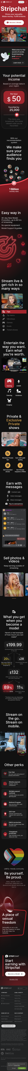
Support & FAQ (17, 1016)
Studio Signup (4, 1018)
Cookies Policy (17, 1003)
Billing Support (17, 1018)
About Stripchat (6, 995)
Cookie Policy (17, 1065)
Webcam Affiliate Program (7, 1021)
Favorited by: (14, 109)
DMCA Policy (17, 1001)
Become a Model (15, 22)
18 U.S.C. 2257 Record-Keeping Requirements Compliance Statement (13, 1059)
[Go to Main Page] (8, 2)
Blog (4, 998)
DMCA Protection (18, 1021)
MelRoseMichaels (23, 372)
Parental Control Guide (19, 1006)
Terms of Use (17, 998)
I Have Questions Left (8, 1025)
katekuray (14, 598)
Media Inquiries (6, 1003)
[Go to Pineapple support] (2, 1053)
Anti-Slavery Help (18, 1008)
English (21, 988)
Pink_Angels (21, 755)
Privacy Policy (17, 995)
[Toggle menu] (1, 2)
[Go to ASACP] (8, 1049)
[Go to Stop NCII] (9, 1053)
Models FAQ (13, 979)
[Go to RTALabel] (3, 1050)
